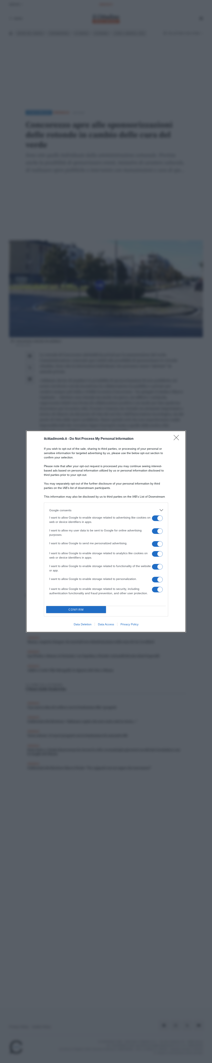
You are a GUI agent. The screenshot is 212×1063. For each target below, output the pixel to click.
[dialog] (106, 531)
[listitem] (106, 510)
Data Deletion (83, 624)
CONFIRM (76, 609)
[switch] (157, 518)
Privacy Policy (129, 624)
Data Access (106, 624)
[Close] (178, 439)
